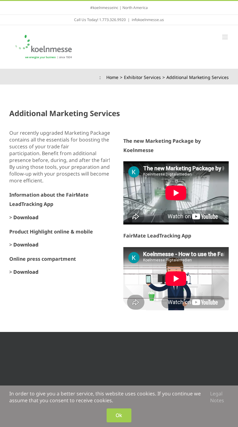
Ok (119, 415)
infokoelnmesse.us (148, 19)
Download (25, 217)
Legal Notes (217, 397)
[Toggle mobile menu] (225, 37)
